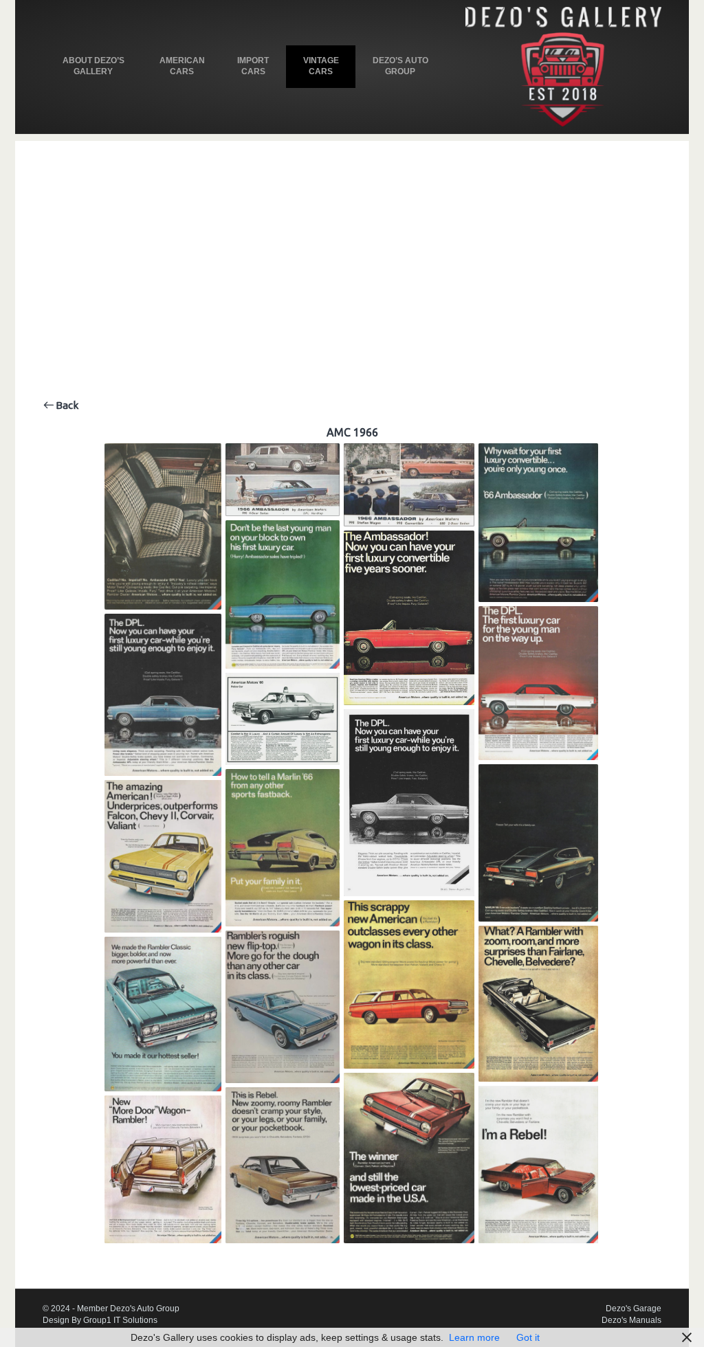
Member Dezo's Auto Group (128, 1308)
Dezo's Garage (633, 1308)
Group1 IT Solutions (120, 1320)
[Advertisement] (352, 237)
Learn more (474, 1337)
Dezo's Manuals (631, 1320)
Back (66, 405)
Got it (528, 1337)
